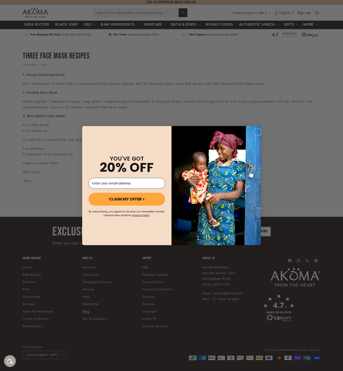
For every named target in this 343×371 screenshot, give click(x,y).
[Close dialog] (257, 132)
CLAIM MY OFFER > (127, 199)
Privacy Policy (141, 215)
